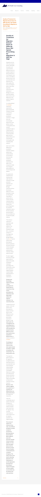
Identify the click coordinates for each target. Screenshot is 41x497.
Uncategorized (5, 29)
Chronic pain (15, 27)
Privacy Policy (4, 494)
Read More (4, 477)
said (10, 239)
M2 (4, 27)
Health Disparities (13, 28)
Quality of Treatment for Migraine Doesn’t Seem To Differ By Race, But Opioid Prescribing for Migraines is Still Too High (10, 22)
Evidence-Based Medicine (7, 28)
